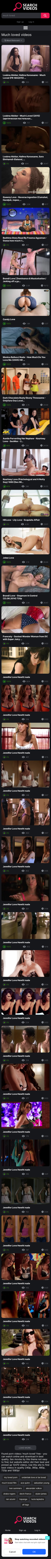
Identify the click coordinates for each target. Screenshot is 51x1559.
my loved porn (10, 1477)
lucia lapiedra (37, 1499)
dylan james (40, 1493)
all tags (25, 1504)
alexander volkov (34, 1488)
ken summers (15, 1488)
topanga (23, 1499)
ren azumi (10, 1499)
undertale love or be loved (34, 1477)
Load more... (25, 1448)
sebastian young (41, 1483)
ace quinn (25, 1483)
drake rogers (9, 1493)
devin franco (25, 1493)
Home (8, 1530)
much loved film (9, 1483)
